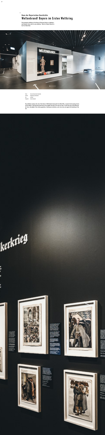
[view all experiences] (20, 13)
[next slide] (102, 59)
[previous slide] (3, 59)
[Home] (4, 2)
